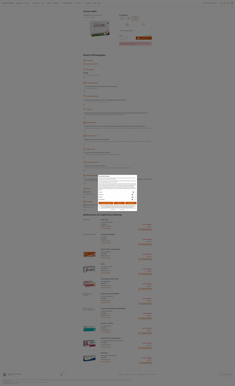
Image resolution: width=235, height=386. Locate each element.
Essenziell (100, 192)
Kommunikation (102, 199)
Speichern (119, 203)
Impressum (122, 209)
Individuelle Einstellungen (106, 203)
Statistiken (101, 197)
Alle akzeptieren (131, 203)
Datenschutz (113, 209)
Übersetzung (101, 194)
